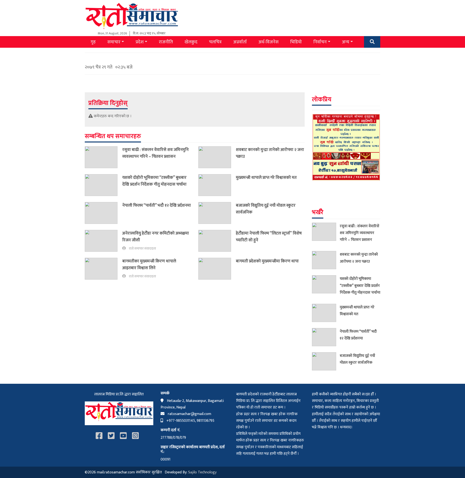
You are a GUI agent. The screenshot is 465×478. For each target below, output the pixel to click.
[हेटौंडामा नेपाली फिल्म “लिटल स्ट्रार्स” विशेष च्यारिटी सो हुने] (217, 241)
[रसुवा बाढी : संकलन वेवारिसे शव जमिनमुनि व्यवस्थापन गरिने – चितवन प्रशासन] (103, 157)
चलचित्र (215, 42)
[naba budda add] (346, 147)
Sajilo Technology (202, 472)
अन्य (345, 42)
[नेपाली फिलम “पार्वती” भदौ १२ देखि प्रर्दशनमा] (103, 213)
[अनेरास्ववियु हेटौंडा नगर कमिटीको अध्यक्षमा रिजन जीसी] (103, 241)
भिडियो (296, 42)
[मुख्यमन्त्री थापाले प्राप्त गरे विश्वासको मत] (217, 185)
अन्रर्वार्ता (240, 42)
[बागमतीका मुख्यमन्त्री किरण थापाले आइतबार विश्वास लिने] (103, 269)
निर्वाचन (320, 42)
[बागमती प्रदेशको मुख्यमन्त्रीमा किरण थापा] (217, 269)
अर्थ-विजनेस (268, 42)
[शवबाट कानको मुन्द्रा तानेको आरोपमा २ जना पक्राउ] (217, 157)
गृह (93, 42)
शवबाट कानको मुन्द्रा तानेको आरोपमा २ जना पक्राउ (270, 153)
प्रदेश (140, 42)
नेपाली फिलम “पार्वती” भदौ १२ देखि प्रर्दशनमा (156, 205)
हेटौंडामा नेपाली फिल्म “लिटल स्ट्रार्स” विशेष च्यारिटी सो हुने (269, 236)
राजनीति (166, 42)
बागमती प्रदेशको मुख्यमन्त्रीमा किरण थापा (268, 261)
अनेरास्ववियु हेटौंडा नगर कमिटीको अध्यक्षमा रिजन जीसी (155, 236)
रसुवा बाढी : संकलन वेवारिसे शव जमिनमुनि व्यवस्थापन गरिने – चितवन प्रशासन (155, 153)
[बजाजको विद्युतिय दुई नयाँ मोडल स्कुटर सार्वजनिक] (217, 213)
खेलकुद (191, 42)
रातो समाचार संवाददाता (142, 248)
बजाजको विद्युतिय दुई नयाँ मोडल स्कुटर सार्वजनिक (265, 209)
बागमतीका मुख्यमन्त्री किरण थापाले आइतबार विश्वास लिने (149, 264)
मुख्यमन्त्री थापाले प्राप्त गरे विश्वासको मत (266, 177)
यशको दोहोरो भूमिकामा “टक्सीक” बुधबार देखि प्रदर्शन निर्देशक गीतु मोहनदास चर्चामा (154, 181)
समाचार (113, 42)
